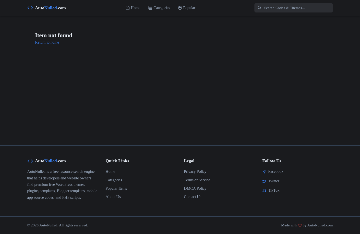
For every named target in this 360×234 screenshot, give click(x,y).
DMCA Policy (195, 188)
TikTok (273, 190)
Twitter (273, 181)
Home (110, 171)
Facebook (275, 171)
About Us (113, 197)
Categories (114, 180)
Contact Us (192, 197)
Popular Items (116, 188)
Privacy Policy (195, 171)
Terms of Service (197, 180)
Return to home (47, 42)
